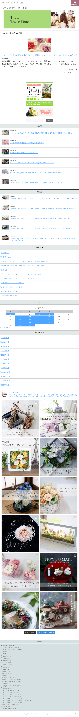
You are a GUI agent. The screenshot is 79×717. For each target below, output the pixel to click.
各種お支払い (6, 684)
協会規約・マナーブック (10, 295)
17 (30, 319)
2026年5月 (5, 350)
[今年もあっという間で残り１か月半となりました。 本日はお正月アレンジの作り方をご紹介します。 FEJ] (58, 572)
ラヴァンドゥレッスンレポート (12, 282)
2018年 (12, 8)
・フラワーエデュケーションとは (10, 690)
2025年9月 (5, 385)
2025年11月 (5, 376)
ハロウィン (5, 253)
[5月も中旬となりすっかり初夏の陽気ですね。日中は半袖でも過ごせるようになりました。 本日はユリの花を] (58, 457)
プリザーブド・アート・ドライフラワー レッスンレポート (22, 274)
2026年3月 (5, 359)
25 (39, 322)
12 (49, 317)
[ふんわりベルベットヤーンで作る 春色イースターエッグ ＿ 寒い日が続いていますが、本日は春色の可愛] (20, 572)
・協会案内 (5, 652)
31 (30, 325)
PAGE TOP (39, 641)
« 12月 (2, 327)
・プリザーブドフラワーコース (10, 677)
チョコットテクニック (71, 72)
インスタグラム (7, 662)
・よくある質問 (6, 675)
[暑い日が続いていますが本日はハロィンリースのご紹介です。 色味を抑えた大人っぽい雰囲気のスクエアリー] (20, 418)
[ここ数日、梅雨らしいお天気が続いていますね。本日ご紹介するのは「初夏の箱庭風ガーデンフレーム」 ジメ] (20, 457)
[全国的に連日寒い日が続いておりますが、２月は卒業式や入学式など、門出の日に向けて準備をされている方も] (20, 533)
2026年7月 (5, 342)
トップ (3, 8)
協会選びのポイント (8, 660)
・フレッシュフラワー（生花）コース (11, 681)
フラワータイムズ (7, 665)
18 (39, 319)
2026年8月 (5, 338)
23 (20, 322)
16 (20, 319)
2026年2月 (5, 363)
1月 (19, 8)
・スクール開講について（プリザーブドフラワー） (15, 698)
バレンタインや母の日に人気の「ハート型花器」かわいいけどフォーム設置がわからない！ (39, 55)
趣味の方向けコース (8, 669)
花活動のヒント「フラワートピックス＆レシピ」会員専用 (22, 265)
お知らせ (4, 270)
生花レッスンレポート (9, 291)
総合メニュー (74, 4)
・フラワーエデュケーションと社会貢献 (12, 649)
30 (20, 325)
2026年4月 (5, 355)
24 (30, 322)
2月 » (8, 327)
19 (49, 319)
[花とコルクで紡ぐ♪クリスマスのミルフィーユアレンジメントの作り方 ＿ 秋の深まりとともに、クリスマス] (58, 610)
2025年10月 (5, 380)
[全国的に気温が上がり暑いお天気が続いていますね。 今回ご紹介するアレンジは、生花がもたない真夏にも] (58, 418)
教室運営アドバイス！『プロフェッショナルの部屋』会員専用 (24, 261)
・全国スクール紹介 (7, 673)
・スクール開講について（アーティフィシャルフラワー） (16, 700)
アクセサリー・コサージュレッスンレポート (17, 278)
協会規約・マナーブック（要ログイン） (14, 686)
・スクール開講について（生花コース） (12, 702)
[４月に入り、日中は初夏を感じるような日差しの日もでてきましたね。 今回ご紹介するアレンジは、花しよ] (20, 495)
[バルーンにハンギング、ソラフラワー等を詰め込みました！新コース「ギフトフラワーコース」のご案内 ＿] (20, 610)
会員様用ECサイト (8, 667)
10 (30, 317)
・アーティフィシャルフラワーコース (11, 679)
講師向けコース (7, 688)
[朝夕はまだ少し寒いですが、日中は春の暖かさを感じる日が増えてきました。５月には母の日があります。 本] (58, 495)
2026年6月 (5, 346)
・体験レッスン (6, 671)
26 (49, 322)
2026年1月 (5, 368)
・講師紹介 (5, 654)
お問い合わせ (6, 706)
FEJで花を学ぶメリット (9, 656)
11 (39, 317)
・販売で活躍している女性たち (10, 704)
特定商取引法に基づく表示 (10, 709)
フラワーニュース (60, 72)
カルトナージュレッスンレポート (13, 287)
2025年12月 (5, 372)
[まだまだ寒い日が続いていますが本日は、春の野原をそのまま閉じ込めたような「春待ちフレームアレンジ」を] (58, 533)
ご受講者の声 (6, 658)
